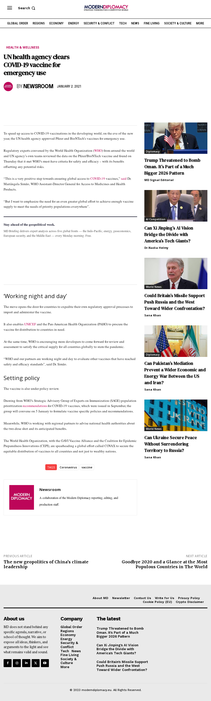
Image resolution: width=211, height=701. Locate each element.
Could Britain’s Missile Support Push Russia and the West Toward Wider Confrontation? (174, 301)
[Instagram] (17, 663)
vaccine (87, 467)
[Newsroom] (9, 86)
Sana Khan (152, 315)
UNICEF (30, 324)
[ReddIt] (56, 101)
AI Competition (155, 219)
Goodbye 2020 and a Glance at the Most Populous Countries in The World (164, 564)
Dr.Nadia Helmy (156, 248)
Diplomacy (153, 151)
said (124, 178)
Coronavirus (68, 467)
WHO (98, 150)
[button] (27, 8)
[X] (20, 101)
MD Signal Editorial (159, 180)
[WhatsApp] (32, 101)
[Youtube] (45, 663)
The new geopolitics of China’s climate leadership (46, 564)
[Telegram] (68, 101)
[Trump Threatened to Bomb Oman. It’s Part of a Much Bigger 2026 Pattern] (175, 138)
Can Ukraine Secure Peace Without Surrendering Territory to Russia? (170, 443)
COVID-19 (97, 178)
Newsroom (38, 86)
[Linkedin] (44, 101)
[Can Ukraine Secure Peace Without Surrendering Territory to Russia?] (175, 415)
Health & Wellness (22, 47)
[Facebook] (9, 101)
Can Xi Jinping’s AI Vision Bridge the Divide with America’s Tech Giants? (168, 234)
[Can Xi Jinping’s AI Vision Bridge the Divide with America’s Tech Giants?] (175, 206)
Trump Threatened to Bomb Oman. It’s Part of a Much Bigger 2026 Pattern (172, 166)
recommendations (35, 405)
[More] (80, 101)
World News (154, 287)
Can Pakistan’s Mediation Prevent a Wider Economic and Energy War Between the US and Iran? (175, 373)
